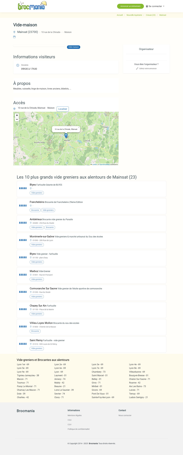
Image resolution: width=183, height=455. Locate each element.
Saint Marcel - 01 (100, 375)
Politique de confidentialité (78, 429)
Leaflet (94, 164)
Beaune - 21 (60, 386)
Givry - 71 (96, 382)
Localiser (62, 109)
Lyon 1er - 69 (23, 364)
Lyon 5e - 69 (22, 368)
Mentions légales (75, 415)
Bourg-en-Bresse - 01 (138, 375)
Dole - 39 (21, 393)
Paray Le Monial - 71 (26, 386)
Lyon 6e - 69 (60, 368)
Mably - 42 (59, 382)
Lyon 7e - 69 (97, 368)
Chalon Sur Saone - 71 (139, 379)
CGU (69, 420)
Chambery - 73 (98, 372)
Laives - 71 (134, 390)
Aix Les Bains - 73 (137, 386)
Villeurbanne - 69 (137, 372)
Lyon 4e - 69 (135, 364)
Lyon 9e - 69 (22, 372)
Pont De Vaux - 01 (100, 393)
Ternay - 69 (134, 393)
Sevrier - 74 (59, 393)
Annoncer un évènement (130, 6)
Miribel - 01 (97, 386)
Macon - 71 (22, 379)
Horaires (24, 65)
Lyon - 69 (58, 372)
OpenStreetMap (104, 164)
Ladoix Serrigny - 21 (138, 397)
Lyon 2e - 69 (60, 364)
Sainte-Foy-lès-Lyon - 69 (103, 397)
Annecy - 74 (59, 379)
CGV (69, 424)
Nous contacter (125, 415)
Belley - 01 (96, 379)
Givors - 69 (97, 390)
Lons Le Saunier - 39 (64, 390)
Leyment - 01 (60, 375)
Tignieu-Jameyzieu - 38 (28, 375)
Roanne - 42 (134, 382)
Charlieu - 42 (23, 397)
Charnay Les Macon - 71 (28, 390)
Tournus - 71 (23, 382)
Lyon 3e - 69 (97, 364)
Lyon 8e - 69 (135, 368)
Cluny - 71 (59, 397)
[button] (155, 6)
